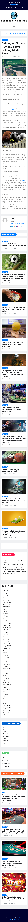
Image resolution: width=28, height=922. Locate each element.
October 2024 (6, 625)
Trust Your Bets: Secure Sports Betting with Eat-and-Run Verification (13, 344)
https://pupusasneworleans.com (18, 223)
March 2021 (6, 700)
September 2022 (7, 668)
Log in (3, 757)
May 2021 (5, 696)
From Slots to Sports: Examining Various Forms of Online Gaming (14, 245)
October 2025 (6, 606)
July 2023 (5, 652)
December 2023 (7, 643)
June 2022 (5, 673)
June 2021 (5, 695)
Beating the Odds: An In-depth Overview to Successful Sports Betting (13, 309)
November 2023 (7, 645)
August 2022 (6, 670)
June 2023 (5, 654)
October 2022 (6, 666)
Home (3, 32)
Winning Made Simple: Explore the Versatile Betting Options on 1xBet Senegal (14, 533)
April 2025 (5, 616)
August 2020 (6, 712)
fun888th (24, 180)
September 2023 (7, 648)
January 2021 (6, 703)
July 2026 (5, 592)
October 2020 (6, 709)
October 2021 (6, 687)
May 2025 (5, 615)
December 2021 (7, 684)
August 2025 (6, 609)
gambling (5, 733)
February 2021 (6, 702)
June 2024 (5, 632)
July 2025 (5, 611)
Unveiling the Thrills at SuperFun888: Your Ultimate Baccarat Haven (12, 409)
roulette (5, 742)
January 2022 (6, 682)
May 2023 (5, 656)
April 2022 (5, 677)
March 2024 (6, 638)
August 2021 (6, 691)
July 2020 (5, 714)
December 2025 (7, 602)
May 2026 (5, 595)
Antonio (6, 56)
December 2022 (7, 663)
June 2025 (5, 613)
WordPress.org (5, 766)
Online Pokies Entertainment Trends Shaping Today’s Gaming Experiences (14, 899)
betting (5, 729)
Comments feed (6, 763)
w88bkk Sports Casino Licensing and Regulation (11, 470)
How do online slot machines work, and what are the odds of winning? (13, 500)
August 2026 (6, 590)
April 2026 (5, 597)
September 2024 (7, 627)
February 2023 (6, 659)
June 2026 (5, 593)
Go (23, 546)
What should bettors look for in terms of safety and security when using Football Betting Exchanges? (13, 277)
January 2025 (6, 620)
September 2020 (7, 710)
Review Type (6, 740)
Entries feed (5, 760)
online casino (6, 736)
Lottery (5, 735)
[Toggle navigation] (14, 26)
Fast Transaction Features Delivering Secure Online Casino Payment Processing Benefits (13, 831)
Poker (4, 738)
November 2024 (7, 624)
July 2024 (5, 631)
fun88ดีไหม (12, 110)
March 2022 (6, 679)
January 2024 (6, 641)
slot (4, 743)
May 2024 (5, 634)
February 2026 (6, 601)
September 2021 (7, 689)
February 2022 (6, 680)
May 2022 (5, 675)
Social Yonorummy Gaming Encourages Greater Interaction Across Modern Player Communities (13, 560)
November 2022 (7, 664)
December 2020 (7, 705)
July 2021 (5, 693)
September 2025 (7, 608)
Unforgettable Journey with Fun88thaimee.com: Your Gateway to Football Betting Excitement (12, 373)
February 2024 (6, 640)
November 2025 (7, 604)
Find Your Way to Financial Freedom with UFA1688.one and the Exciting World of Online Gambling (14, 439)
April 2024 (5, 636)
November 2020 (7, 707)
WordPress (19, 917)
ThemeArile (16, 919)
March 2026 (6, 599)
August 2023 (6, 650)
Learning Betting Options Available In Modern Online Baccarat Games (12, 863)
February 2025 (6, 618)
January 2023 (6, 661)
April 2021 (5, 698)
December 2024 (7, 622)
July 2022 (5, 671)
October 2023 (6, 647)
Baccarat (5, 727)
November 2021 (7, 686)
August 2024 (6, 629)
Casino (4, 731)
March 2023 (6, 657)
